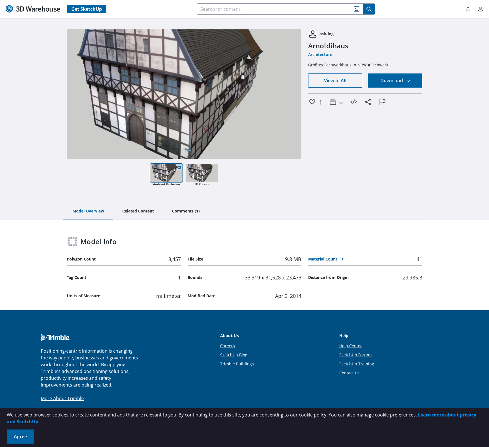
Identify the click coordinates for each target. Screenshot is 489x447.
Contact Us (349, 373)
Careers (227, 345)
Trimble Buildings (237, 363)
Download (392, 80)
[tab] (88, 211)
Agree (20, 436)
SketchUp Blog (233, 354)
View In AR (335, 80)
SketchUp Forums (355, 354)
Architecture (320, 54)
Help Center (350, 345)
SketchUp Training (356, 363)
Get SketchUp (86, 9)
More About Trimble (62, 398)
